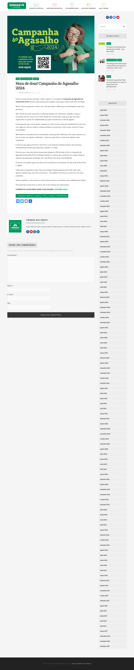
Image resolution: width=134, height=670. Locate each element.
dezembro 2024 (105, 191)
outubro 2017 (104, 595)
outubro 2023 (104, 257)
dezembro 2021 (105, 368)
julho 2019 (103, 509)
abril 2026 (103, 110)
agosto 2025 (104, 150)
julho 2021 (103, 393)
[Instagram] (111, 17)
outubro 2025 (104, 140)
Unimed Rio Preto (25, 92)
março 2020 (104, 474)
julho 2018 (103, 555)
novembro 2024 (105, 196)
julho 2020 (103, 454)
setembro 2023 (105, 262)
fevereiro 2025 (104, 181)
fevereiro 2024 (104, 236)
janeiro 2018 (104, 585)
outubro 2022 (104, 317)
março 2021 (104, 413)
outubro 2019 (104, 499)
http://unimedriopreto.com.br (35, 223)
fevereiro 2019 (104, 535)
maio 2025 (103, 166)
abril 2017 (103, 626)
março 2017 (103, 631)
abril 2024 (103, 226)
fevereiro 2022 (104, 358)
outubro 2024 (104, 201)
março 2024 (104, 231)
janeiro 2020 (104, 484)
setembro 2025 (105, 145)
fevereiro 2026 (104, 120)
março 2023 (104, 292)
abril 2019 (103, 525)
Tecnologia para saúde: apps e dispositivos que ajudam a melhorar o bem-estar (116, 65)
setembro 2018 (105, 545)
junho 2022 (104, 337)
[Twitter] (114, 17)
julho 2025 (103, 155)
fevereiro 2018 (104, 580)
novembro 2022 (105, 312)
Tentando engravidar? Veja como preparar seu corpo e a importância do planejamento (116, 83)
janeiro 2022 (104, 363)
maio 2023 (103, 282)
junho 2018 (103, 560)
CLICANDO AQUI (60, 189)
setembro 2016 (105, 646)
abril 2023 (103, 287)
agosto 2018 (104, 550)
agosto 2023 (104, 267)
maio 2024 (103, 221)
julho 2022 (103, 332)
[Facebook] (107, 17)
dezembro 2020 (105, 429)
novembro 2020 (105, 434)
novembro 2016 (105, 641)
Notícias (36, 78)
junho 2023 (103, 277)
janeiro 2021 (104, 424)
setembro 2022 (105, 322)
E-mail (10, 294)
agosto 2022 (104, 327)
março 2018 (104, 575)
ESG (17, 78)
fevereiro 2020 (104, 479)
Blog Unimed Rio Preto (81, 663)
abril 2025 (103, 171)
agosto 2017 (104, 606)
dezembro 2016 (105, 636)
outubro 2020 (104, 439)
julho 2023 (103, 272)
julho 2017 (103, 611)
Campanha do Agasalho (25, 195)
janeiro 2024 (104, 241)
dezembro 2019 (105, 489)
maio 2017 (103, 621)
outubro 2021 (104, 378)
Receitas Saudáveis (89, 8)
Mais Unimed (104, 8)
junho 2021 (103, 398)
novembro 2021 (105, 373)
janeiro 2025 (104, 186)
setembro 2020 (105, 444)
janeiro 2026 (104, 125)
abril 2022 (103, 348)
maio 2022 (103, 343)
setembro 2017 (104, 600)
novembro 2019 (105, 494)
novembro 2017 (105, 590)
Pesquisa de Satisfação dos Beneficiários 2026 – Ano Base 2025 (116, 49)
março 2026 (104, 115)
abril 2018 (103, 570)
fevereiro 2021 (104, 418)
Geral (108, 43)
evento (51, 195)
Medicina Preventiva (54, 8)
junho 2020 (104, 459)
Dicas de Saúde (111, 60)
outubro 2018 (104, 540)
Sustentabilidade (72, 8)
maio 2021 (103, 403)
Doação (37, 195)
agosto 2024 (104, 211)
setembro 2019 (105, 504)
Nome (10, 286)
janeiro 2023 (104, 302)
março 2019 (104, 530)
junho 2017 (103, 616)
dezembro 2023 (105, 246)
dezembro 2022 (105, 307)
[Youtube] (117, 17)
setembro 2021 (105, 383)
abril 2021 (103, 408)
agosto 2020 (104, 449)
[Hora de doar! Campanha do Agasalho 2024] (50, 44)
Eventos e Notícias (36, 8)
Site (8, 303)
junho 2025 (104, 160)
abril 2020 (103, 469)
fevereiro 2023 (104, 297)
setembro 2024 (105, 206)
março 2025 (104, 176)
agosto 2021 (104, 388)
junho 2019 (103, 515)
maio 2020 (103, 464)
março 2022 (104, 353)
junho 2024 (104, 216)
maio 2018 (103, 565)
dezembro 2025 (105, 130)
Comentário (12, 255)
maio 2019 (103, 520)
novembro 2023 (105, 251)
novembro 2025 (105, 135)
